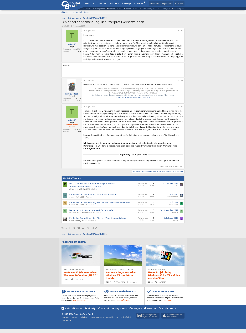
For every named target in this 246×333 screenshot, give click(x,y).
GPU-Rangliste (164, 9)
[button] (70, 12)
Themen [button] (102, 3)
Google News (121, 308)
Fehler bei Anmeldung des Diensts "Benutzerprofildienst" (98, 218)
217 (109, 282)
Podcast (88, 9)
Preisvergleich (128, 3)
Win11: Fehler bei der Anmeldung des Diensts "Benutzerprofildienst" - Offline (92, 185)
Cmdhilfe (175, 220)
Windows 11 (95, 189)
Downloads (114, 3)
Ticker (86, 3)
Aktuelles (64, 12)
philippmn (72, 189)
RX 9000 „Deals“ (131, 9)
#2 (182, 80)
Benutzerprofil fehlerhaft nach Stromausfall (91, 210)
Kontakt (75, 317)
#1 (182, 31)
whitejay (72, 197)
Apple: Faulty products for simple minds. (133, 97)
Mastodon (151, 308)
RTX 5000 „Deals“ (114, 9)
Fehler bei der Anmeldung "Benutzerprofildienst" (94, 194)
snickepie (72, 213)
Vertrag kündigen (111, 317)
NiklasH (72, 205)
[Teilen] (178, 30)
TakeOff (66, 26)
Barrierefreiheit (125, 317)
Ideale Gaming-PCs (148, 9)
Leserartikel (77, 12)
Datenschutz (66, 320)
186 (67, 279)
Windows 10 (90, 197)
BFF (177, 186)
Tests (94, 3)
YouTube (172, 308)
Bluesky (91, 308)
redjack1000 (173, 204)
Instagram (137, 308)
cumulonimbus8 (172, 197)
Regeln (86, 12)
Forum (140, 3)
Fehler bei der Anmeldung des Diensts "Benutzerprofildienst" (100, 202)
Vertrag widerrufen (97, 317)
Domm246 (73, 221)
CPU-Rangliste (178, 9)
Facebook (105, 308)
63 (151, 282)
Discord (79, 308)
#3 (182, 107)
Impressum (65, 317)
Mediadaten (83, 317)
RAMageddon (100, 9)
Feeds (67, 308)
